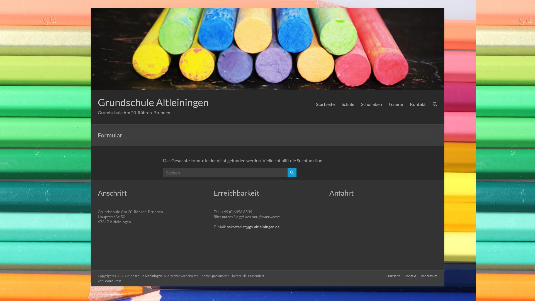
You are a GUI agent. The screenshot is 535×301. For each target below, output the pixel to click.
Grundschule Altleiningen (153, 102)
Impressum (429, 276)
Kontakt (418, 104)
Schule (348, 104)
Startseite (325, 104)
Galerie (396, 104)
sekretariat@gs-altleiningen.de (253, 226)
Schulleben (371, 104)
